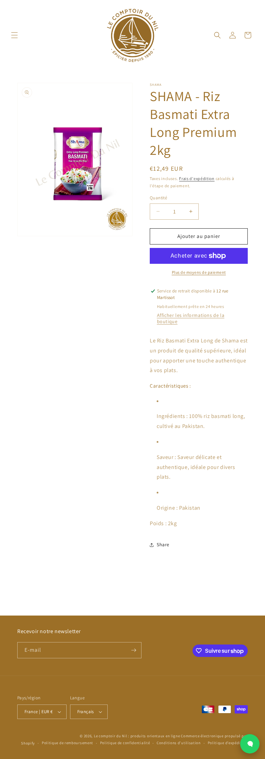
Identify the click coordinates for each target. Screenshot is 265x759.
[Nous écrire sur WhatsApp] (249, 743)
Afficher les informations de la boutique (191, 318)
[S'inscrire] (133, 650)
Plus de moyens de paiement (199, 272)
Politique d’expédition (228, 742)
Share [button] (163, 544)
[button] (14, 35)
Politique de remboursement (67, 742)
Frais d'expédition (197, 178)
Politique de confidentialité (125, 742)
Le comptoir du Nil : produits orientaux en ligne (137, 735)
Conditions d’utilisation (179, 742)
